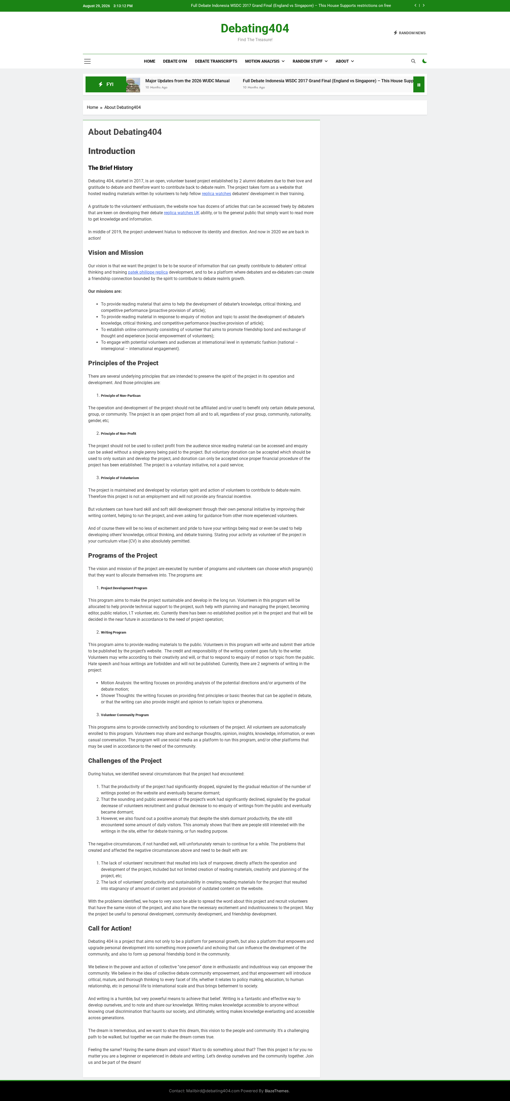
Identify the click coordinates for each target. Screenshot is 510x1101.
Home (149, 61)
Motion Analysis (262, 61)
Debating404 (255, 28)
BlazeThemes (277, 1091)
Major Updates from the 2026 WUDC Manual (155, 80)
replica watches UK (181, 212)
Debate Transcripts (216, 61)
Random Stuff (307, 61)
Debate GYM (175, 61)
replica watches (216, 193)
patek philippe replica (148, 272)
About (342, 61)
